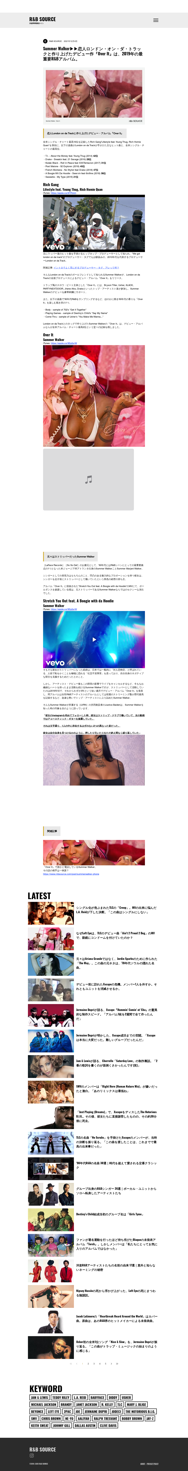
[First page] (70, 1363)
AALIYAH (83, 1418)
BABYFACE (97, 1397)
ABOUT (142, 1463)
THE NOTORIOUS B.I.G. (140, 1411)
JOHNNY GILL (61, 1425)
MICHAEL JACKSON (43, 1404)
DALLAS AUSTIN (85, 1425)
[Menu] (156, 20)
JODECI (116, 1411)
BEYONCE (37, 1411)
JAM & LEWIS (39, 1397)
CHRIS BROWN (51, 1418)
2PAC (67, 1411)
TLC (119, 1404)
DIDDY (113, 1397)
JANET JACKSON (86, 1404)
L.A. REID (80, 1397)
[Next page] (111, 1363)
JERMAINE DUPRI (96, 1411)
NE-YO (69, 1418)
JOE (78, 1411)
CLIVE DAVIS (108, 1425)
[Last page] (117, 1363)
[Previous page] (76, 1363)
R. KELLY (107, 1404)
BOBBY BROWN (132, 1418)
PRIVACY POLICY (152, 1463)
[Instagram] (31, 1455)
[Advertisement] (94, 6)
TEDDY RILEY (60, 1397)
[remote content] (94, 480)
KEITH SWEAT (40, 1425)
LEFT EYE (53, 1411)
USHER (126, 1397)
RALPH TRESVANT (105, 1418)
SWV (34, 1418)
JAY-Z (149, 1418)
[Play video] (94, 223)
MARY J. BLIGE (136, 1404)
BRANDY (66, 1404)
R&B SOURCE (42, 19)
